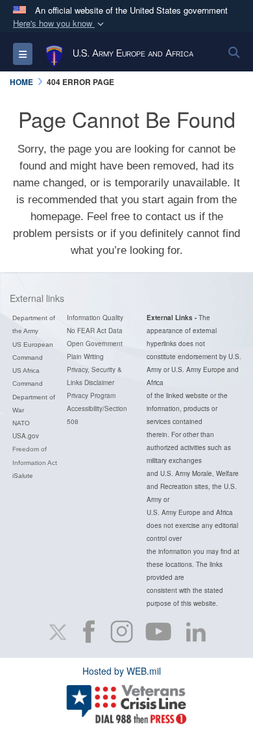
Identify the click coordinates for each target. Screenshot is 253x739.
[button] (59, 24)
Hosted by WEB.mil (121, 670)
